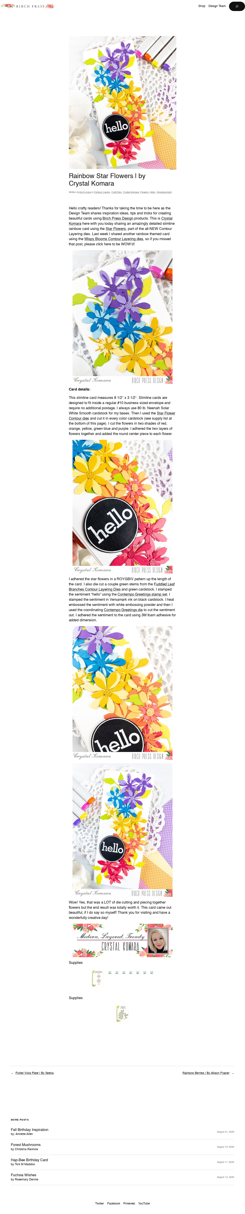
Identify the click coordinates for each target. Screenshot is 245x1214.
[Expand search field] (237, 6)
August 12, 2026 (225, 1177)
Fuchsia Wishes (24, 1177)
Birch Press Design (117, 218)
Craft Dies (116, 192)
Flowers (144, 192)
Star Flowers (116, 229)
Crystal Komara (131, 192)
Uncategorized (164, 192)
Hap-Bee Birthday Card (29, 1162)
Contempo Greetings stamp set (142, 594)
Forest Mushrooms (25, 1147)
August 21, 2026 (225, 1132)
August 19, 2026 (225, 1147)
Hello (152, 192)
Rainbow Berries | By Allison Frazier (206, 1073)
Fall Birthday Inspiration (29, 1132)
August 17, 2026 (225, 1162)
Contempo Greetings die (123, 610)
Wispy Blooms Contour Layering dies (113, 239)
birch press (85, 192)
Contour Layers (102, 192)
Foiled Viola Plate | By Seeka (35, 1073)
